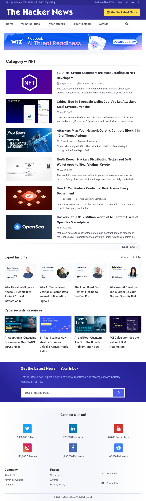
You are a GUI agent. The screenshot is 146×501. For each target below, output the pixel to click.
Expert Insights (82, 23)
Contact (9, 484)
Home (9, 23)
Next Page (130, 246)
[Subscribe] (118, 393)
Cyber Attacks (56, 23)
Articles (137, 257)
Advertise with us (14, 479)
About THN (10, 475)
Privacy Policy (57, 484)
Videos (124, 257)
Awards (103, 23)
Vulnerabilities (30, 23)
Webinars (55, 475)
